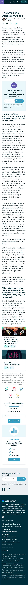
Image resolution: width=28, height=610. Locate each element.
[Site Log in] (18, 2)
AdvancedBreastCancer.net (11, 524)
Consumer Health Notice (9, 556)
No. (13, 452)
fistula (13, 59)
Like (6, 389)
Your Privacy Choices (8, 558)
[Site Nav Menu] (6, 2)
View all (5, 550)
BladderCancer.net (8, 544)
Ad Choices (16, 561)
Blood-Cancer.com (8, 547)
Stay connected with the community (11, 474)
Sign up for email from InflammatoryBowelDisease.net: (14, 93)
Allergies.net (6, 529)
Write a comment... (10, 416)
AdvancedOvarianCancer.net (11, 526)
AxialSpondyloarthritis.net (10, 542)
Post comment (14, 421)
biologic (14, 41)
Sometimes (15, 455)
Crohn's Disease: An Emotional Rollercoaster (12, 364)
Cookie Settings (19, 558)
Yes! (13, 449)
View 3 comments (13, 411)
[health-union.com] (9, 501)
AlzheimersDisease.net (9, 532)
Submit (14, 459)
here (20, 384)
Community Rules (7, 561)
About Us (4, 554)
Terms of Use (7, 107)
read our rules (14, 406)
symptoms (5, 75)
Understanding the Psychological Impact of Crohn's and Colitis (12, 341)
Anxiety (13, 219)
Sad (20, 389)
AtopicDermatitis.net (9, 537)
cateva (9, 18)
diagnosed (9, 28)
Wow (9, 395)
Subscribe (24, 2)
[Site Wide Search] (10, 2)
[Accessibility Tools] (14, 2)
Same (17, 395)
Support (13, 389)
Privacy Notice (17, 105)
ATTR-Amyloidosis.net (9, 539)
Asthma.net (5, 534)
